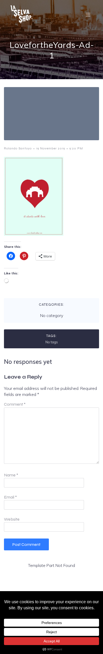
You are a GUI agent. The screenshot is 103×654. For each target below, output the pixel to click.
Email (10, 497)
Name (11, 474)
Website (12, 519)
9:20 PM (76, 148)
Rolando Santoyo (18, 148)
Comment (15, 404)
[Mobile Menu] (87, 14)
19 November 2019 (50, 148)
